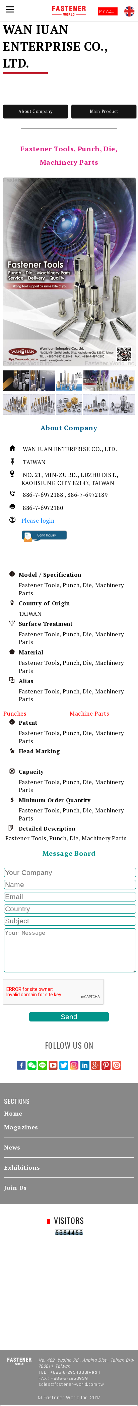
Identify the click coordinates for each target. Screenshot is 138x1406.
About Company (35, 111)
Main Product (104, 111)
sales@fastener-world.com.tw (71, 1384)
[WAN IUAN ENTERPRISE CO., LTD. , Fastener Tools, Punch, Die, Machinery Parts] (69, 271)
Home (13, 1113)
